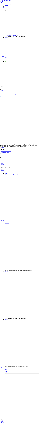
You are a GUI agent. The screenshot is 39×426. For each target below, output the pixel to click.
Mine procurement (7, 223)
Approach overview (7, 368)
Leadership (6, 173)
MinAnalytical (3, 147)
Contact (2, 87)
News (2, 90)
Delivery (6, 372)
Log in (2, 163)
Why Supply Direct (3, 367)
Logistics (6, 59)
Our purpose (6, 5)
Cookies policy (2, 422)
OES (5, 58)
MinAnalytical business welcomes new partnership (8, 94)
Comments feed (2, 164)
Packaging (6, 57)
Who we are (2, 2)
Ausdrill (2, 159)
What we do (2, 7)
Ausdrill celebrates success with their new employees (6, 150)
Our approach (2, 56)
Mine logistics (6, 271)
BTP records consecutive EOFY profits (5, 152)
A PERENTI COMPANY (8, 0)
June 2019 (2, 156)
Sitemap (2, 421)
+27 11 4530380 (4, 0)
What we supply (6, 37)
